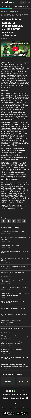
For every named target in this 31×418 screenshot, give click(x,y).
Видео (22, 398)
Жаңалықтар (6, 6)
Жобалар (6, 398)
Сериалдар (15, 398)
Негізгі (3, 11)
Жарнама (26, 408)
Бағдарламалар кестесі (21, 6)
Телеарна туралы (7, 408)
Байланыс (18, 408)
